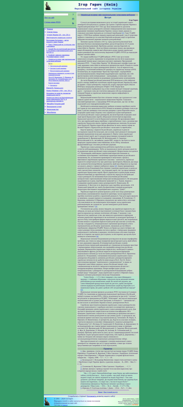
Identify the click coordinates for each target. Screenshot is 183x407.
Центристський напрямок (58, 68)
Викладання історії (54, 107)
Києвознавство (53, 109)
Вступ (50, 63)
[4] (97, 236)
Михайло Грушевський (55, 104)
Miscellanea (51, 112)
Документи (53, 85)
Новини (50, 29)
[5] (82, 290)
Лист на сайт (49, 18)
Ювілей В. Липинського (54, 88)
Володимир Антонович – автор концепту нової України (57, 41)
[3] (96, 207)
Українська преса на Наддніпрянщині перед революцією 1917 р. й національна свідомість (59, 99)
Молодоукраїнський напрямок (59, 71)
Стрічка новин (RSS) (52, 22)
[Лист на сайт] (73, 19)
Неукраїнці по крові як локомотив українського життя (58, 94)
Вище (100, 392)
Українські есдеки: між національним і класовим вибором (60, 60)
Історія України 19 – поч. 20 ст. (58, 35)
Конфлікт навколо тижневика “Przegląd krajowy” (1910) (57, 56)
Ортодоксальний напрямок (58, 66)
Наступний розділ (111, 392)
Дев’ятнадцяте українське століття (59, 37)
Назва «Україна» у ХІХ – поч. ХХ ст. (59, 91)
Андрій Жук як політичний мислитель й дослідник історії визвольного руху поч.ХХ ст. (60, 50)
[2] (116, 166)
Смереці (65, 405)
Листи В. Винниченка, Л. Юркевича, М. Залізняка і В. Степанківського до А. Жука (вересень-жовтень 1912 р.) (61, 79)
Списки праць (52, 32)
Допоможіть (91, 396)
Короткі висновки (54, 83)
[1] (123, 33)
